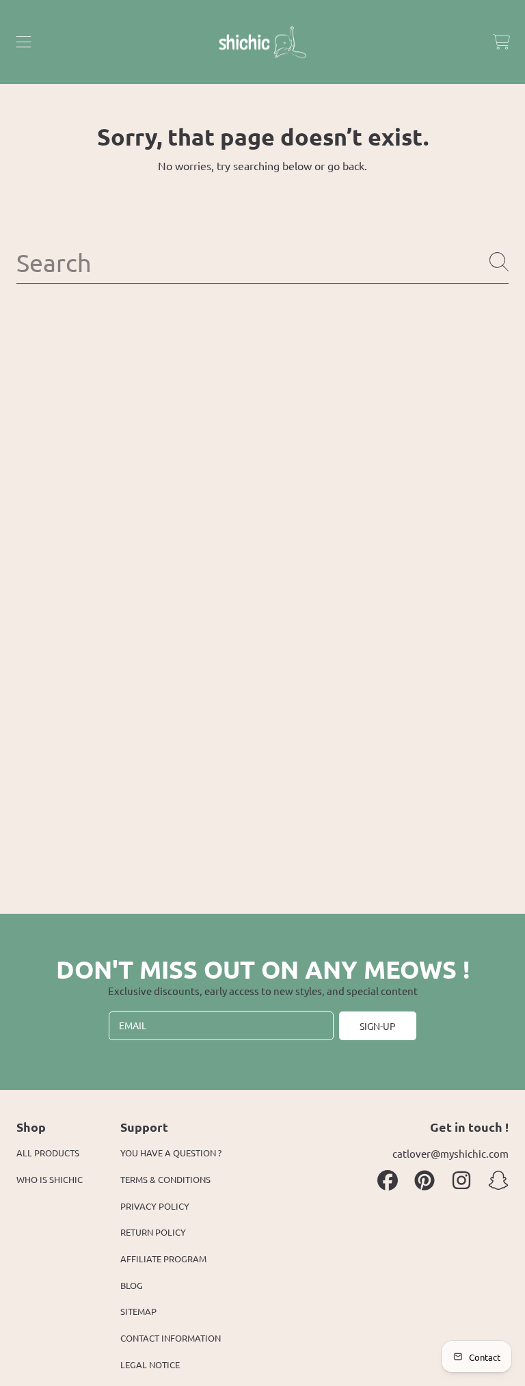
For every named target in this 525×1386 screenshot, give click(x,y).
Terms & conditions (165, 1179)
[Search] (499, 262)
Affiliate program (163, 1258)
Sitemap (138, 1311)
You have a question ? (170, 1152)
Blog (131, 1285)
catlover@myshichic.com (450, 1153)
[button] (24, 42)
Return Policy (153, 1232)
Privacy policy (154, 1206)
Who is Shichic (49, 1179)
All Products (47, 1152)
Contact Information (170, 1338)
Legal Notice (150, 1364)
